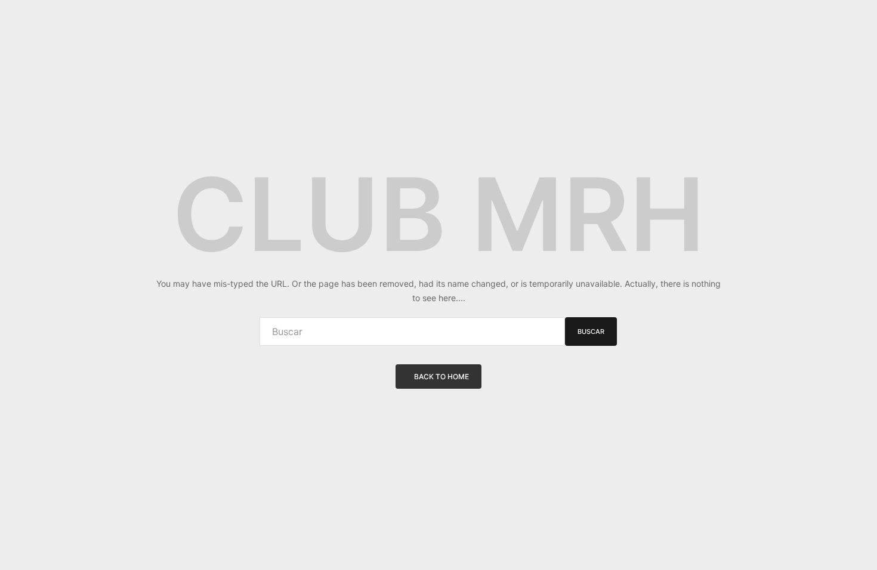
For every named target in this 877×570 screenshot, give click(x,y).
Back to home (441, 376)
